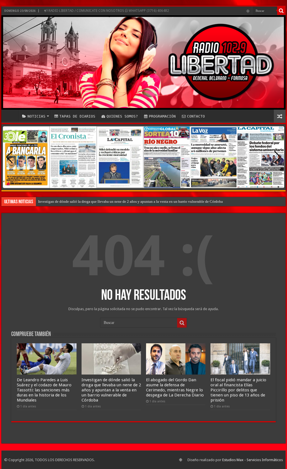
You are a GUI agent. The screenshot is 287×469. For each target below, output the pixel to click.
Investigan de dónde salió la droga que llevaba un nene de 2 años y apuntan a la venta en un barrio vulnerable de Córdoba (130, 201)
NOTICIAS (36, 116)
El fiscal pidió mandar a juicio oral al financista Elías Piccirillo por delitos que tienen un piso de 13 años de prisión (238, 390)
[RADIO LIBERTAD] (143, 62)
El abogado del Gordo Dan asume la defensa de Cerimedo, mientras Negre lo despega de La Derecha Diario (175, 387)
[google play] (248, 11)
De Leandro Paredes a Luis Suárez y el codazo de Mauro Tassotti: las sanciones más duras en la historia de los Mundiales (44, 390)
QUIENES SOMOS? (122, 116)
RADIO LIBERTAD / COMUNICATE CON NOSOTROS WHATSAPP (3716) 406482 (108, 11)
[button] (277, 157)
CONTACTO (196, 116)
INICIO (11, 115)
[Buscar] (281, 10)
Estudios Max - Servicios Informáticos (252, 460)
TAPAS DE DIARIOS (77, 116)
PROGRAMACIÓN (162, 116)
